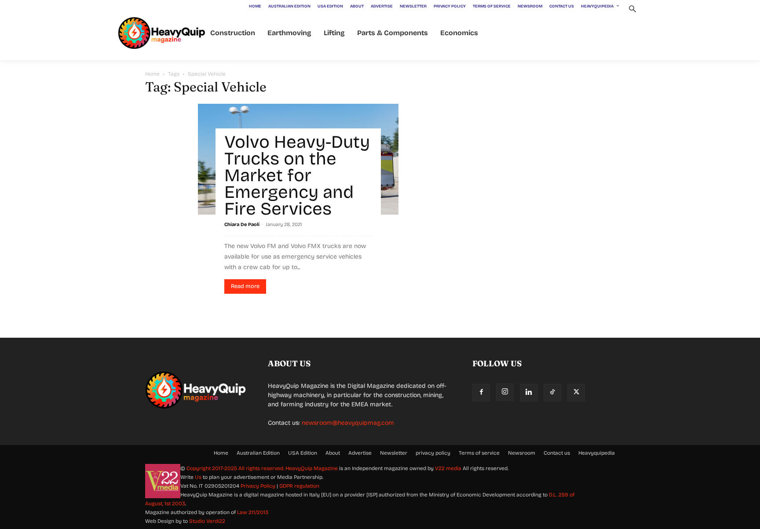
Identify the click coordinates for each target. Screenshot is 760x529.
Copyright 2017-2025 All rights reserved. (235, 468)
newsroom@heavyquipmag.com (348, 423)
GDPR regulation (299, 486)
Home (152, 74)
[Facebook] (481, 392)
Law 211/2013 (252, 512)
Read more (245, 286)
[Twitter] (576, 392)
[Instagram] (505, 392)
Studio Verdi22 (207, 521)
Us (198, 477)
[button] (632, 10)
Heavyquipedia (596, 453)
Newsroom (521, 453)
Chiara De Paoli (241, 224)
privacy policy (433, 453)
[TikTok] (552, 392)
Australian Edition (258, 453)
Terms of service (479, 453)
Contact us (557, 453)
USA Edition (302, 453)
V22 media (448, 468)
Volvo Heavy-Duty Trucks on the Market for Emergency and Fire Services (297, 175)
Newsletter (393, 453)
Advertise (360, 453)
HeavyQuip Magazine (311, 468)
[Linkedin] (528, 392)
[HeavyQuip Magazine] (162, 33)
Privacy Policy (258, 486)
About (332, 453)
